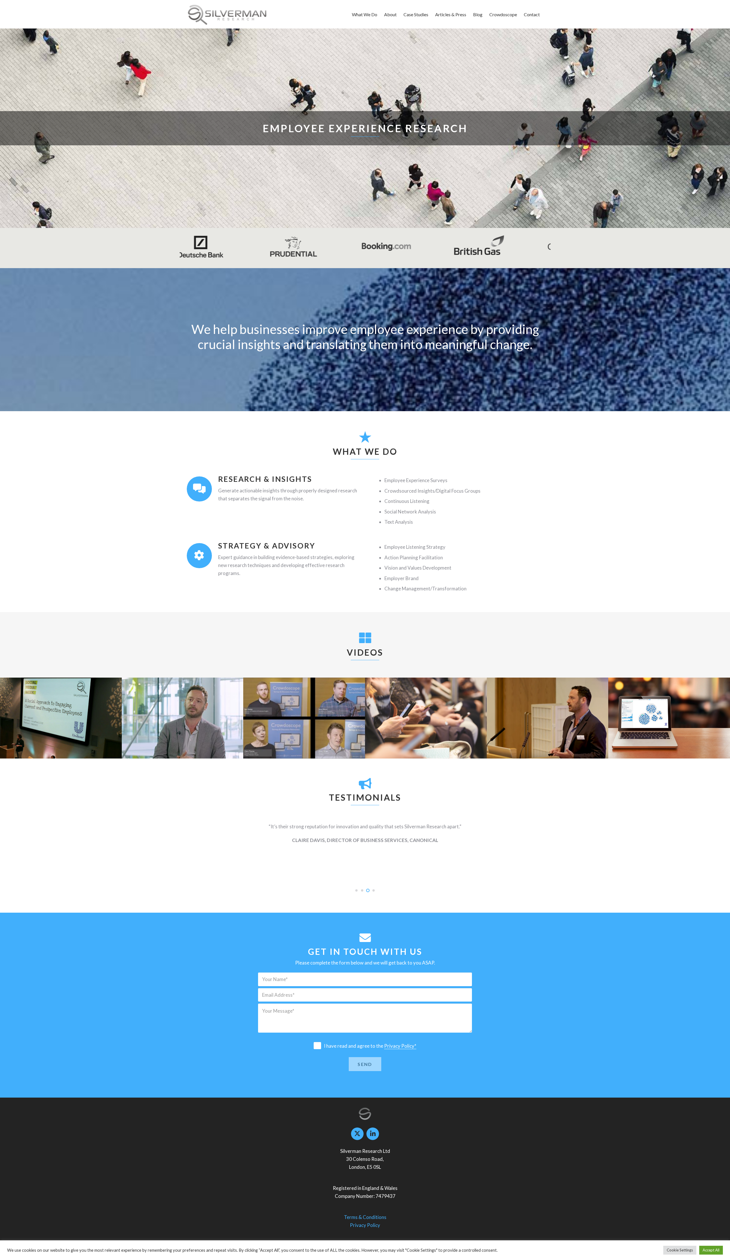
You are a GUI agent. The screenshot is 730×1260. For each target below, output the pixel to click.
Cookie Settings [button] (680, 1250)
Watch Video (479, 133)
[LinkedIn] (372, 1134)
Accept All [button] (711, 1250)
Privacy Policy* (400, 1046)
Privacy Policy (365, 1225)
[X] (357, 1134)
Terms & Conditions (365, 1217)
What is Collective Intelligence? (182, 732)
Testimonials (304, 722)
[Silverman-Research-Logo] (227, 14)
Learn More (412, 133)
